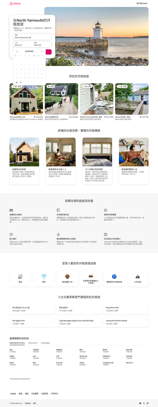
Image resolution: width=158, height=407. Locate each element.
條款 (34, 403)
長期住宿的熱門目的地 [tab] (17, 343)
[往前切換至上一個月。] (17, 51)
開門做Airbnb (141, 3)
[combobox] (32, 37)
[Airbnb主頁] (15, 3)
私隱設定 (28, 403)
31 (21, 82)
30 (17, 82)
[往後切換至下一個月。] (42, 51)
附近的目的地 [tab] (32, 343)
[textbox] (23, 45)
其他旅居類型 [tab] (45, 343)
